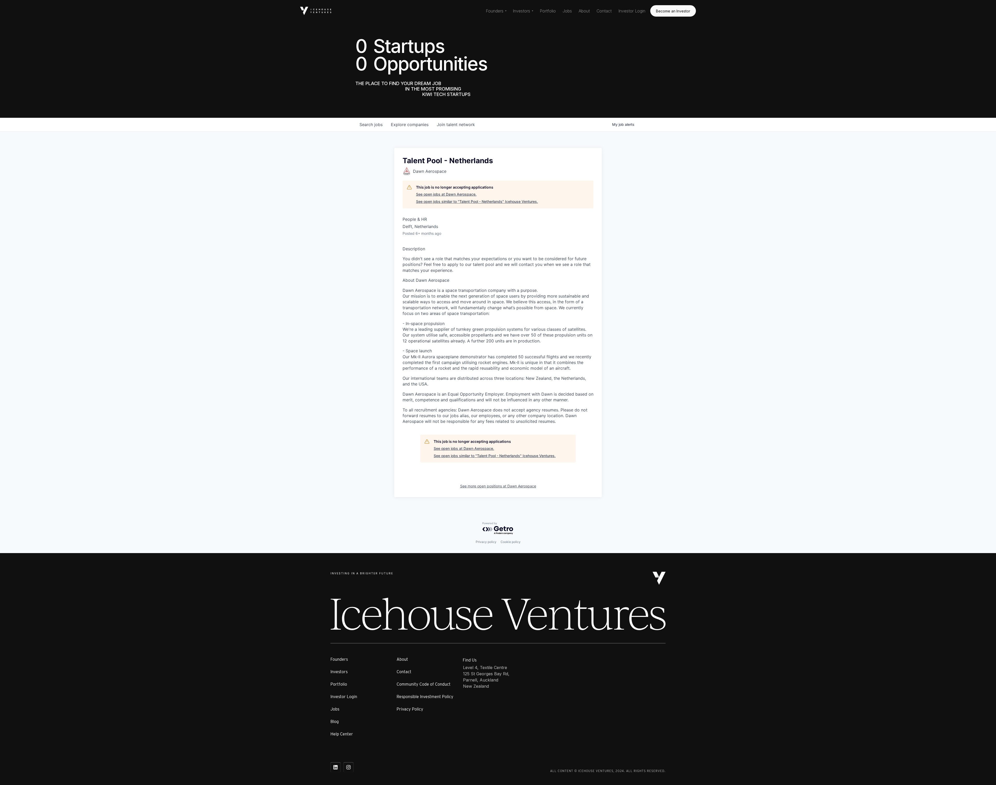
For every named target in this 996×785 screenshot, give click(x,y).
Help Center (341, 734)
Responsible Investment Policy (425, 696)
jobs (371, 124)
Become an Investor (673, 11)
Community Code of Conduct (424, 684)
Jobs (567, 10)
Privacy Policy (410, 709)
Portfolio (548, 10)
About (584, 10)
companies (409, 124)
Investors (339, 671)
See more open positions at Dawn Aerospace (498, 486)
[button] (496, 11)
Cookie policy (511, 542)
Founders (339, 659)
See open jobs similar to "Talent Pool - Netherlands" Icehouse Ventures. (477, 201)
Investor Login (631, 10)
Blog (334, 721)
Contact (604, 10)
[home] (315, 11)
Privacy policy (486, 542)
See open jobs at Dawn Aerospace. (446, 194)
